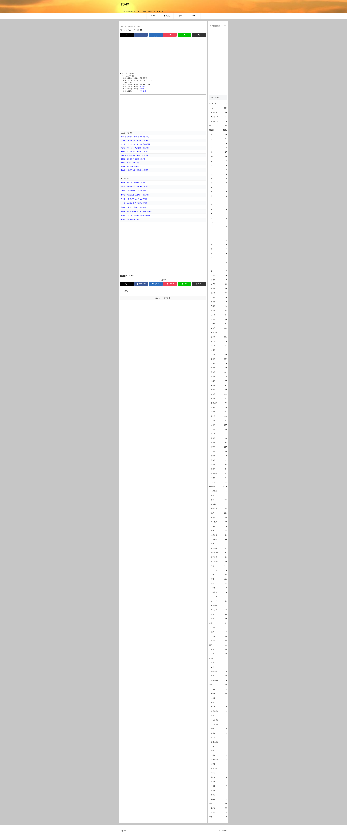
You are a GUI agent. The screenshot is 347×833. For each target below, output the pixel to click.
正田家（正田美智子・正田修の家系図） (134, 159)
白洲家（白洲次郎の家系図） (130, 166)
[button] (199, 35)
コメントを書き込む (163, 298)
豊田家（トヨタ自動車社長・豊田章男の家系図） (137, 211)
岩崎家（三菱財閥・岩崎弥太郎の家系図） (134, 207)
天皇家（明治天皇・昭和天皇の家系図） (134, 182)
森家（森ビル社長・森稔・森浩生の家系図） (135, 137)
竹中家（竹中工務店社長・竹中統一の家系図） (136, 215)
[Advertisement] (163, 55)
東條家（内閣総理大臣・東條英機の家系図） (135, 170)
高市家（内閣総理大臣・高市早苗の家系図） (135, 186)
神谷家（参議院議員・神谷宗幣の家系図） (134, 203)
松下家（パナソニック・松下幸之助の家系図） (136, 144)
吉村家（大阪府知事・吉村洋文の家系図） (134, 199)
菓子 (133, 275)
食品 (123, 275)
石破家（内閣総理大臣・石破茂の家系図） (134, 191)
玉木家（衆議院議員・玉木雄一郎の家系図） (135, 195)
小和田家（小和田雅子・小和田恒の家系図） (135, 155)
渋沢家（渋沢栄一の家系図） (130, 162)
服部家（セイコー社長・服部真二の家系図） (135, 140)
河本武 (142, 89)
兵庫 (128, 275)
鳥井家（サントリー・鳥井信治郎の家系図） (135, 148)
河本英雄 (143, 91)
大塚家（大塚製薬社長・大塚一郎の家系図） (135, 151)
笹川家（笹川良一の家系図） (130, 219)
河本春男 (142, 87)
